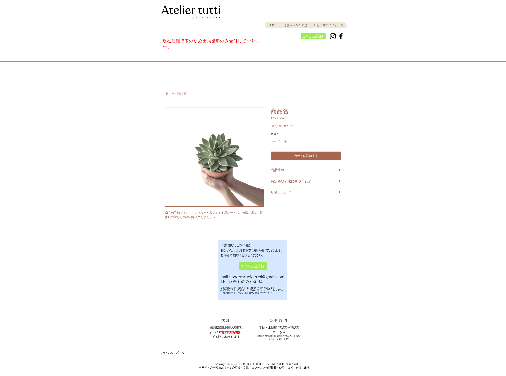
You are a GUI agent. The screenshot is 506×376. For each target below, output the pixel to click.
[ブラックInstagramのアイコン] (333, 36)
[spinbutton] (279, 141)
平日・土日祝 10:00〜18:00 (279, 327)
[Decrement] (273, 141)
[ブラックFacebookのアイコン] (341, 36)
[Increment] (285, 141)
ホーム (170, 93)
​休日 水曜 (279, 332)
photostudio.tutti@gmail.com (257, 277)
